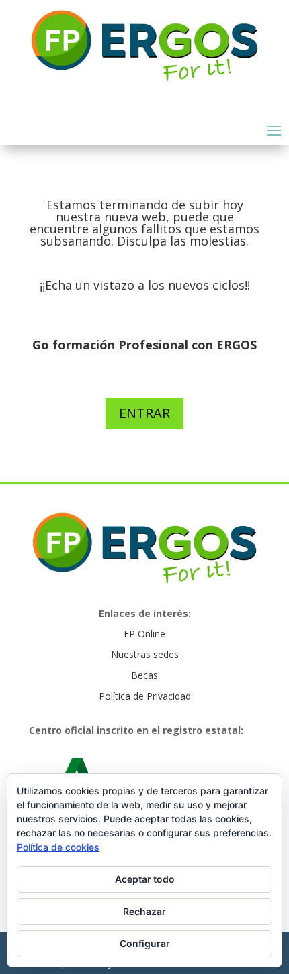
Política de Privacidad (145, 696)
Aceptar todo (145, 879)
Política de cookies (58, 847)
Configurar (145, 943)
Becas (144, 675)
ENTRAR (144, 413)
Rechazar (144, 911)
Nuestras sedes (145, 654)
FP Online (144, 633)
